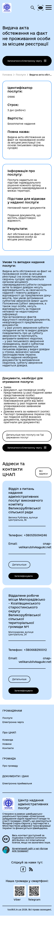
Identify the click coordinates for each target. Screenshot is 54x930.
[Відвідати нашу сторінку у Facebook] (23, 869)
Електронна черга (13, 722)
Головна (7, 75)
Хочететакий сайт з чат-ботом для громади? (30, 849)
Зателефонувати (23, 576)
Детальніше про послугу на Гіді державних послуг (25, 436)
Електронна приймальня (17, 783)
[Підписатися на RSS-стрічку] (31, 869)
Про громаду (10, 766)
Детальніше (19, 564)
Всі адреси (43, 472)
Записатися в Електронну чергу (24, 61)
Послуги (21, 75)
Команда (7, 740)
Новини (7, 744)
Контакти (8, 748)
